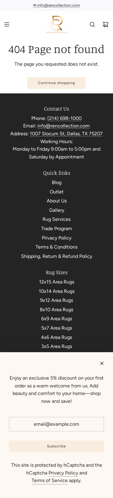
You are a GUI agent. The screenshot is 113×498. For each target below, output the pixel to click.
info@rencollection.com (63, 126)
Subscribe (56, 446)
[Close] (101, 363)
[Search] (92, 24)
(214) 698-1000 (64, 118)
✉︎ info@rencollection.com (56, 5)
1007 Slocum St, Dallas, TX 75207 (66, 133)
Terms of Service (50, 480)
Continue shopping (56, 83)
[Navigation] (6, 24)
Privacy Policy (63, 473)
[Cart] (105, 24)
